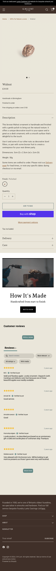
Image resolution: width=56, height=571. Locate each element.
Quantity (6, 191)
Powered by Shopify (9, 561)
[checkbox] (25, 361)
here (43, 508)
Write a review (28, 337)
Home (4, 19)
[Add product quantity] (12, 196)
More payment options (28, 222)
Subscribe (49, 538)
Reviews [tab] (10, 347)
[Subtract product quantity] (4, 196)
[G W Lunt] (28, 9)
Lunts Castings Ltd (23, 1)
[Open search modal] (46, 9)
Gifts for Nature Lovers (18, 19)
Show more (28, 471)
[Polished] (4, 184)
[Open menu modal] (3, 9)
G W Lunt (19, 557)
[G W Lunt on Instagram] (8, 547)
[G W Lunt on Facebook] (3, 547)
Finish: (9, 179)
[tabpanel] (28, 414)
